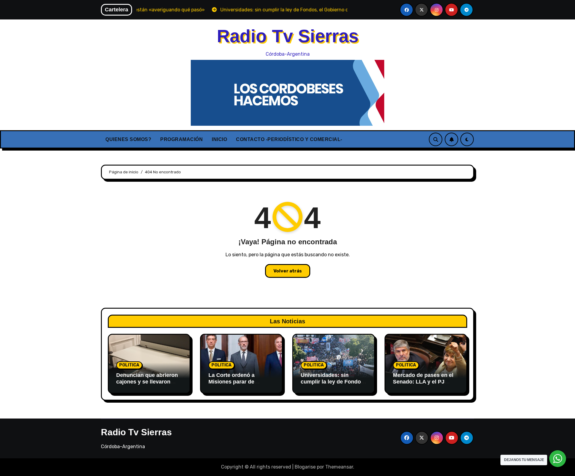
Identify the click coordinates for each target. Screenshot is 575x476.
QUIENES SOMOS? (128, 139)
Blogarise (305, 467)
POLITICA (129, 365)
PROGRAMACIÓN (181, 139)
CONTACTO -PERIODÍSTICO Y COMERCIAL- (289, 139)
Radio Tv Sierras (287, 36)
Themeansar (339, 467)
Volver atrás (287, 271)
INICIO (219, 139)
